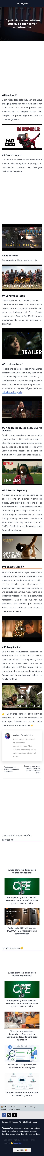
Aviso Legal (33, 1122)
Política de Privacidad (18, 1122)
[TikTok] (14, 1115)
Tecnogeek (22, 3)
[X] (9, 1115)
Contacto (5, 1122)
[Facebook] (4, 1115)
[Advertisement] (22, 67)
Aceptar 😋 (22, 1150)
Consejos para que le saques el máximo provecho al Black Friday (32, 769)
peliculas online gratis (12, 392)
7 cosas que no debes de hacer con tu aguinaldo (11, 769)
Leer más (17, 1143)
